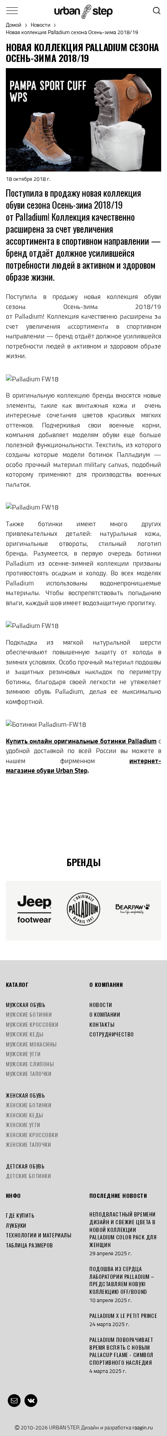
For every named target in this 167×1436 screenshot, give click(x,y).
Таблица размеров (29, 1245)
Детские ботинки (28, 1176)
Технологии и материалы (38, 1235)
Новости (40, 25)
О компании (104, 1014)
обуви (46, 770)
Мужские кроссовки (32, 1024)
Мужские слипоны (30, 1064)
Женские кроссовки (32, 1135)
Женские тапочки (28, 1144)
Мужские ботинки (29, 1014)
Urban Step (71, 770)
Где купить (20, 1215)
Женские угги (23, 1124)
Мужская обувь (25, 1004)
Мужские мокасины (31, 1044)
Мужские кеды (24, 1034)
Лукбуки (16, 1225)
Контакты (101, 1024)
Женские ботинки (28, 1105)
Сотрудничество (111, 1034)
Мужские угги (23, 1054)
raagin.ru (142, 1427)
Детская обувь (25, 1166)
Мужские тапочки (28, 1073)
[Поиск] (156, 10)
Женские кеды (24, 1115)
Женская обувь (25, 1095)
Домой (13, 25)
